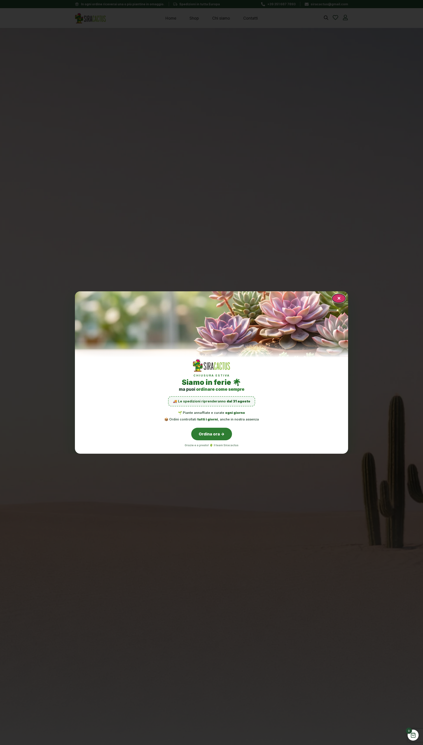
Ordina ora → (211, 434)
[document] (211, 372)
